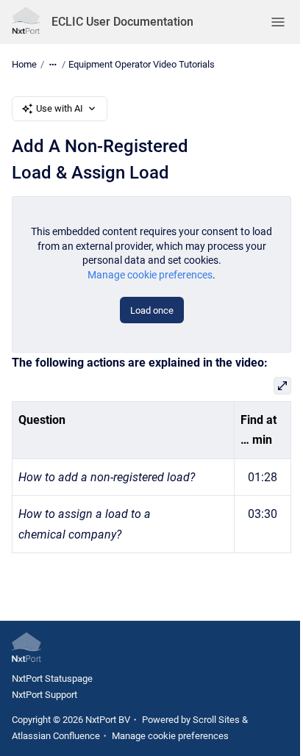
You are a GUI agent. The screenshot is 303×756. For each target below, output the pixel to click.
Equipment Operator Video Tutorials (141, 64)
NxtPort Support (44, 694)
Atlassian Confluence (56, 735)
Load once (152, 310)
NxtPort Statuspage (52, 678)
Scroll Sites (216, 719)
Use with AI (59, 108)
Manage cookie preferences (150, 275)
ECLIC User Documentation (122, 22)
